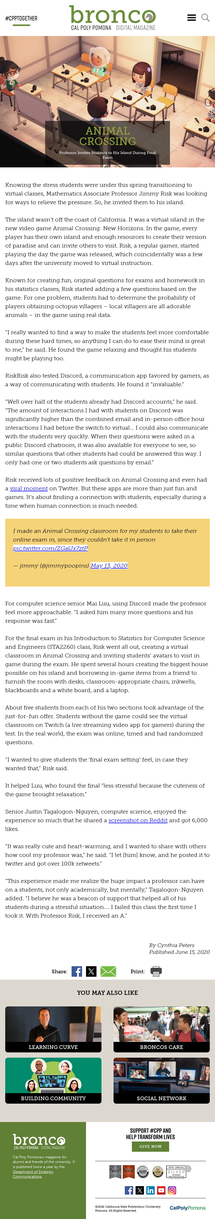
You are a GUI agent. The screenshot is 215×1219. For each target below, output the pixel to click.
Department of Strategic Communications (33, 1174)
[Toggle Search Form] (205, 17)
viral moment (29, 488)
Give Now (154, 1147)
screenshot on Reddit (138, 820)
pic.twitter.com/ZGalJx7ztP (50, 548)
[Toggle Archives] (191, 17)
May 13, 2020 (109, 565)
